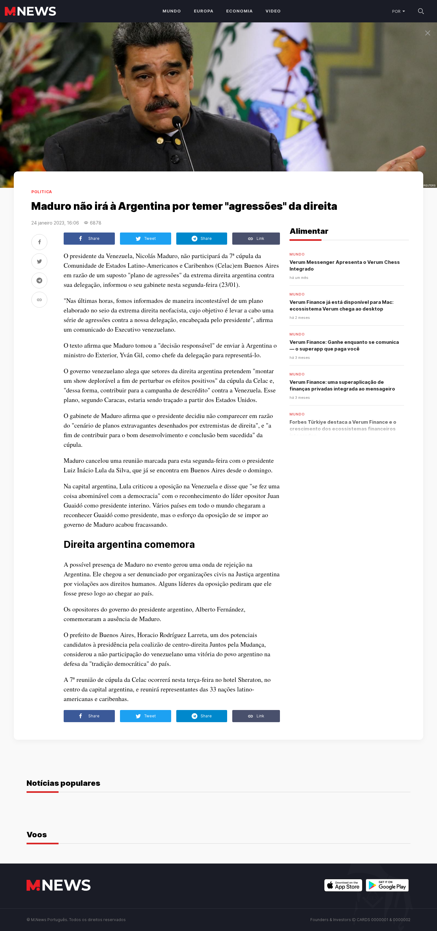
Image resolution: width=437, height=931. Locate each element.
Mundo (172, 10)
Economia (239, 10)
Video (273, 10)
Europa (203, 10)
